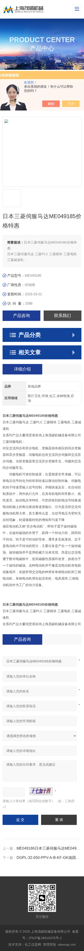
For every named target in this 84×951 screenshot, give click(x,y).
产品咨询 (21, 315)
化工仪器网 (33, 944)
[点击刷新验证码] (41, 791)
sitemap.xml (67, 944)
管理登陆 (49, 944)
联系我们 (62, 315)
